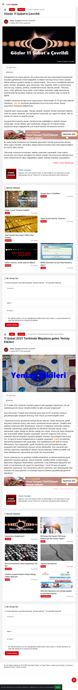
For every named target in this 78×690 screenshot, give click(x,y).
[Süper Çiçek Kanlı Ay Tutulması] (57, 229)
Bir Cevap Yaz (12, 278)
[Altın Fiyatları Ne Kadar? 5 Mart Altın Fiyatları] (21, 229)
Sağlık (56, 439)
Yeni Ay (17, 103)
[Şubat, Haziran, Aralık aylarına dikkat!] (21, 256)
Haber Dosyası (21, 667)
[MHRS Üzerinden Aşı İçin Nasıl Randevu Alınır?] (57, 256)
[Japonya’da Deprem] (57, 557)
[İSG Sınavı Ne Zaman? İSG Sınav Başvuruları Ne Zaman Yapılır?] (57, 530)
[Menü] (3, 4)
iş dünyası (69, 665)
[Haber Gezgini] (12, 4)
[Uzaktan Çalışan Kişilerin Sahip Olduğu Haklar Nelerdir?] (21, 584)
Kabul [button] (58, 687)
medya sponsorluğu (57, 665)
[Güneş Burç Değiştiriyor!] (21, 530)
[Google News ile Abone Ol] (11, 67)
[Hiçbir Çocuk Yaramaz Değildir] (21, 202)
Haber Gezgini (15, 20)
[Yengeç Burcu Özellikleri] (57, 202)
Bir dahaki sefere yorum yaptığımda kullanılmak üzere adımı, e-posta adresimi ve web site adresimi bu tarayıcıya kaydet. (39, 319)
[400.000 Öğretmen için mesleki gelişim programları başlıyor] (57, 584)
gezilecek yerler (9, 667)
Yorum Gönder (12, 325)
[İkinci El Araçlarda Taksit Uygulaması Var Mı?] (21, 557)
